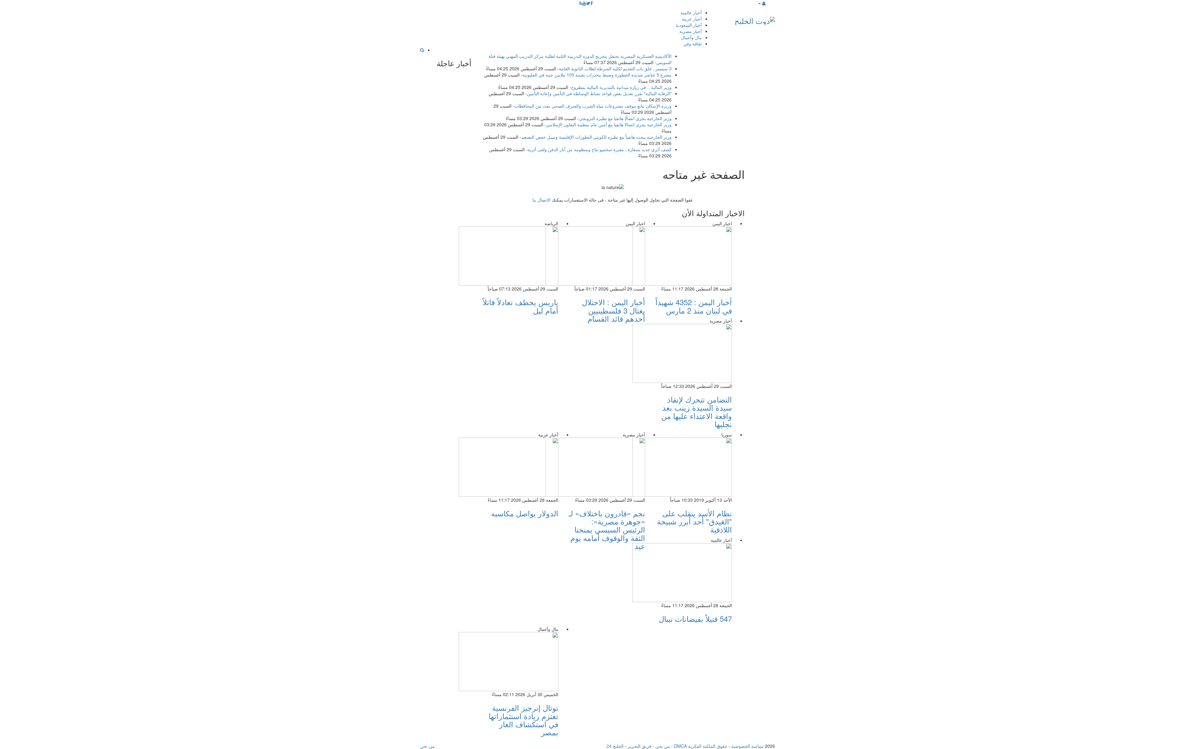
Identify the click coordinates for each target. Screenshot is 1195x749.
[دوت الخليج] (754, 19)
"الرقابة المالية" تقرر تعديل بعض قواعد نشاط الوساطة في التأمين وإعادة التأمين (599, 93)
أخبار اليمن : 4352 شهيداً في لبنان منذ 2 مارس (693, 305)
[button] (762, 3)
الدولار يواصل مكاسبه (524, 513)
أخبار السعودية (689, 25)
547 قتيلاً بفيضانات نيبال (695, 618)
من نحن (662, 746)
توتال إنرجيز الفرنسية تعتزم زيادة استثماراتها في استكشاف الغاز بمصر (523, 719)
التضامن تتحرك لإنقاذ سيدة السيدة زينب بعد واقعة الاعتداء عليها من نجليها (696, 411)
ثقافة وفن (692, 43)
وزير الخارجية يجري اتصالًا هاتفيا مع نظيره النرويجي (625, 118)
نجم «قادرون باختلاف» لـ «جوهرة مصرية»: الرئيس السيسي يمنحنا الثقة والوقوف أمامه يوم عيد (607, 529)
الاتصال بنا (541, 200)
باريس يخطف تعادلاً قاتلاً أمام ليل (520, 305)
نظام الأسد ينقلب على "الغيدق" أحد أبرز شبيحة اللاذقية (694, 521)
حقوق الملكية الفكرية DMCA (700, 746)
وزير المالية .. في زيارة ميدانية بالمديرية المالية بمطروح (621, 87)
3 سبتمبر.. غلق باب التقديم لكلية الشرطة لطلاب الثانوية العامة (615, 68)
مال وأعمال (691, 37)
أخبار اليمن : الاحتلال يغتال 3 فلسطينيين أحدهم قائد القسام (613, 310)
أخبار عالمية (691, 12)
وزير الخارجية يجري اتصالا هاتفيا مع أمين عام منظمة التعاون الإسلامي (609, 124)
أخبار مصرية (690, 31)
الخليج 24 (615, 746)
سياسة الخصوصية (747, 746)
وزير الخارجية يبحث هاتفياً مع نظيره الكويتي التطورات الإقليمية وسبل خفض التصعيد (596, 137)
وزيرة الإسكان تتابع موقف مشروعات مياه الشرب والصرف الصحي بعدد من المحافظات (593, 106)
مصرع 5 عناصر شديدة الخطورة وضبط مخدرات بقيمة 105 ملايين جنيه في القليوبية (597, 75)
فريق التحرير (639, 746)
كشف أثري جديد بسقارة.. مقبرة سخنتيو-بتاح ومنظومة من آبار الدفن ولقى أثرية (599, 149)
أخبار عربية (692, 19)
